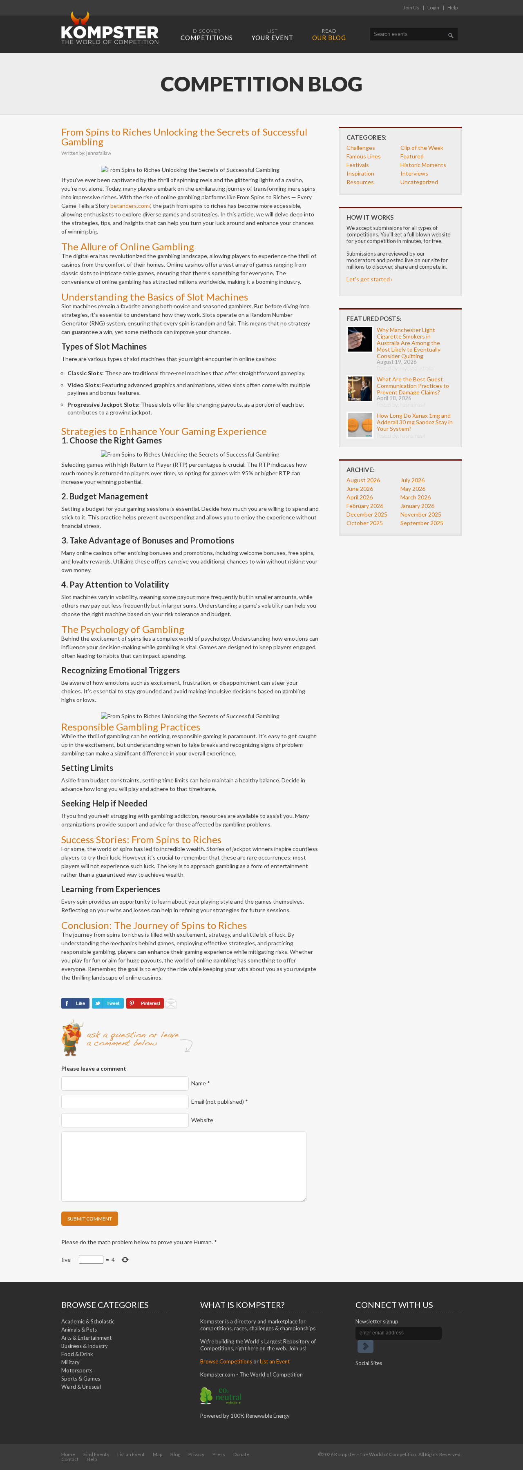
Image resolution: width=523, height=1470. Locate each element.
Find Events (96, 1454)
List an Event (275, 1361)
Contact (69, 1459)
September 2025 (421, 522)
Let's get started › (369, 279)
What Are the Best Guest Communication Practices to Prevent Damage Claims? (413, 386)
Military (70, 1362)
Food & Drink (77, 1354)
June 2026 (359, 488)
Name (200, 1083)
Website (202, 1119)
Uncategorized (419, 181)
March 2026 (415, 497)
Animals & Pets (79, 1329)
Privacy (196, 1454)
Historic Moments (423, 164)
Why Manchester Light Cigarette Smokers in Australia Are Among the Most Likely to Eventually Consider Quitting (408, 342)
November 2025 (420, 514)
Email (219, 1101)
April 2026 (359, 497)
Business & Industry (84, 1346)
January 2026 (417, 505)
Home (68, 1454)
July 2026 (412, 480)
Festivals (357, 164)
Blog (175, 1454)
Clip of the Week (421, 147)
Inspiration (360, 173)
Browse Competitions (226, 1361)
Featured (412, 156)
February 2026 (364, 505)
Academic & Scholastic (87, 1321)
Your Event (272, 34)
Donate (241, 1454)
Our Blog (329, 34)
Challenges (360, 147)
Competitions (207, 34)
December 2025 (366, 514)
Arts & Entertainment (86, 1337)
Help (452, 7)
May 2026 (412, 488)
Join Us (411, 7)
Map (157, 1454)
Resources (360, 181)
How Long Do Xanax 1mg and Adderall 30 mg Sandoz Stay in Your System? (415, 422)
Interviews (414, 173)
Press (218, 1454)
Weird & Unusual (81, 1386)
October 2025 (364, 522)
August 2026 (363, 480)
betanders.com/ (130, 205)
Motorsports (76, 1370)
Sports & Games (80, 1378)
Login (433, 7)
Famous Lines (363, 156)
